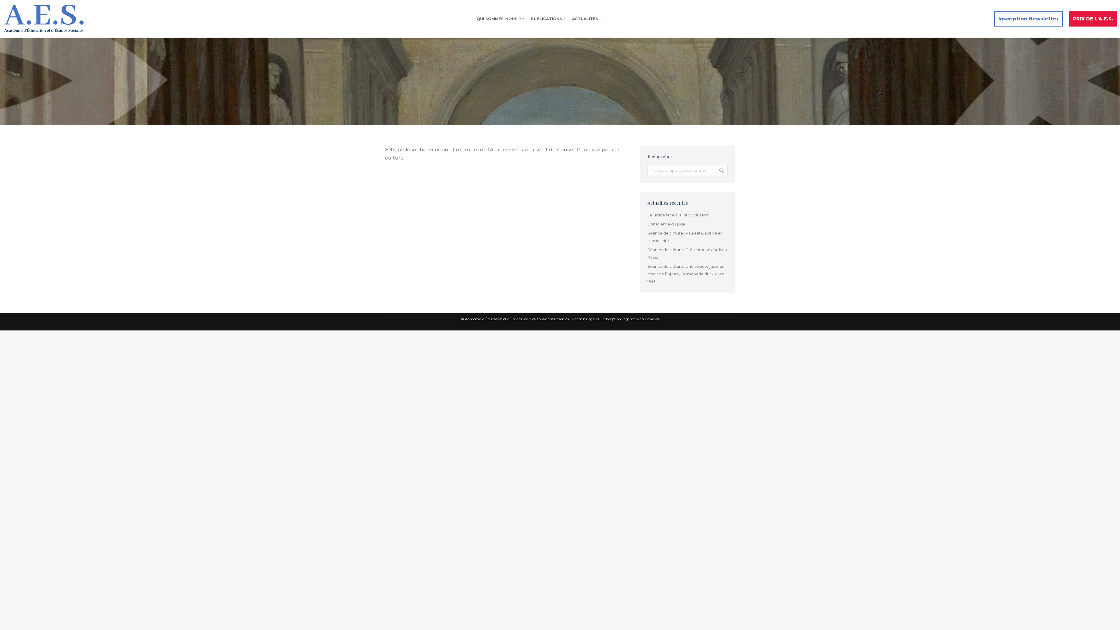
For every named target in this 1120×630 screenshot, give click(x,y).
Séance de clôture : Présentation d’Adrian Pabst (687, 253)
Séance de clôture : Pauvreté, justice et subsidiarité (685, 237)
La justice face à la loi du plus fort (678, 215)
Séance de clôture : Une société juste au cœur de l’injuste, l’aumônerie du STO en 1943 (686, 274)
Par (493, 183)
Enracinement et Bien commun (426, 183)
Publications (462, 183)
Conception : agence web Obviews (630, 319)
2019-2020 (392, 183)
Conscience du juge (666, 224)
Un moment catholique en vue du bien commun (436, 176)
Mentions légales (585, 319)
